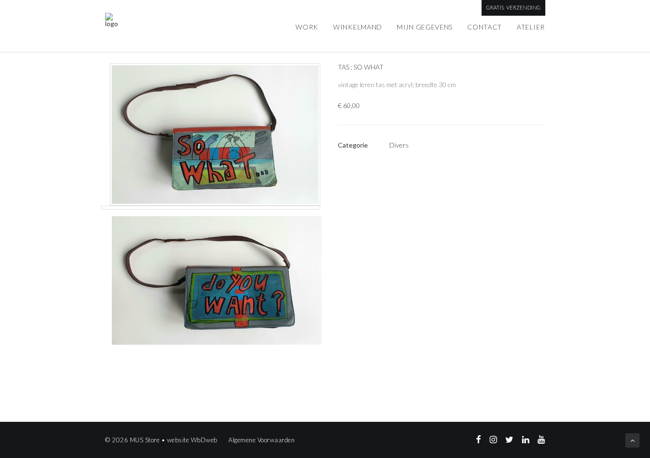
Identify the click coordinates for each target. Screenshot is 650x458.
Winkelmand (357, 27)
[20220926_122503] (212, 276)
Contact (484, 27)
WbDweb (204, 440)
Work (306, 27)
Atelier (531, 27)
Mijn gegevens (425, 27)
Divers (399, 145)
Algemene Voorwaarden (261, 440)
